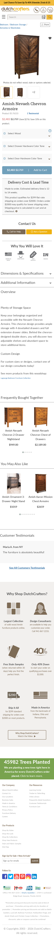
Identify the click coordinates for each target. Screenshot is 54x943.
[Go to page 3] (27, 452)
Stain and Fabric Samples (11, 844)
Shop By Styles (8, 830)
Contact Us (6, 793)
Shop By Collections (10, 837)
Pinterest (22, 876)
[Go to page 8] (34, 514)
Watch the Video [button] (27, 734)
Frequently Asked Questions (40, 800)
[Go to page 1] (23, 452)
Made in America (8, 803)
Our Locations (7, 797)
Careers (5, 816)
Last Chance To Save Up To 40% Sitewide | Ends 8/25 (27, 3)
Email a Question (28, 893)
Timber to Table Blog (37, 793)
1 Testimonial (33, 113)
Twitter (10, 876)
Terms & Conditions (9, 807)
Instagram (28, 876)
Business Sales (7, 800)
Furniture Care (34, 807)
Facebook (4, 876)
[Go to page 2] (25, 452)
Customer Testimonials (37, 803)
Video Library (34, 797)
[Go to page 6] (30, 514)
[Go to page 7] (32, 514)
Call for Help (15, 232)
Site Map (5, 847)
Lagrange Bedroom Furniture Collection (16, 378)
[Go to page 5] (31, 452)
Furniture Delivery (9, 813)
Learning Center (35, 790)
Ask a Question (40, 232)
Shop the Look (7, 834)
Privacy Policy (7, 810)
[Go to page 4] (29, 452)
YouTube (16, 876)
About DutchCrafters (10, 790)
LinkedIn (34, 876)
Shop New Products (9, 840)
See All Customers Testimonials (27, 568)
